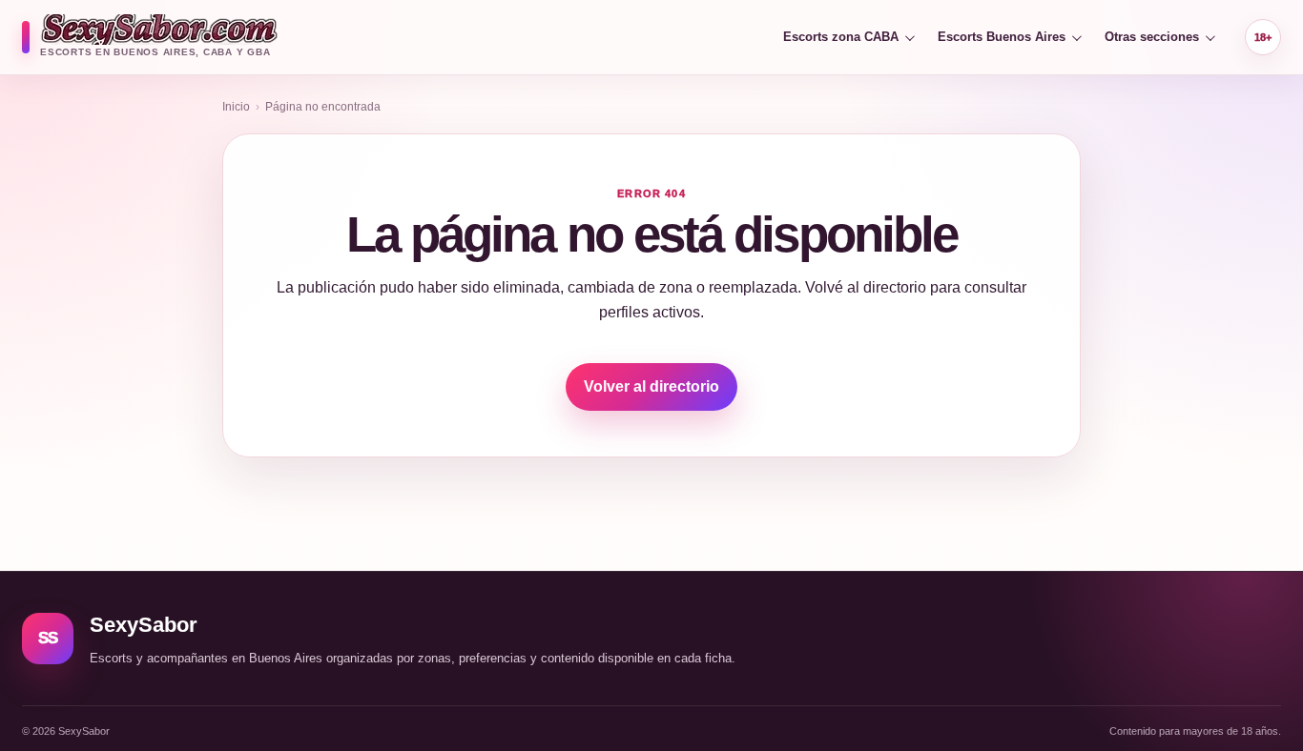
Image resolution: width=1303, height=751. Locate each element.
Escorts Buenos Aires (1001, 37)
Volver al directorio (651, 386)
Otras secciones (1152, 37)
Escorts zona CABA (841, 37)
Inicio (236, 106)
